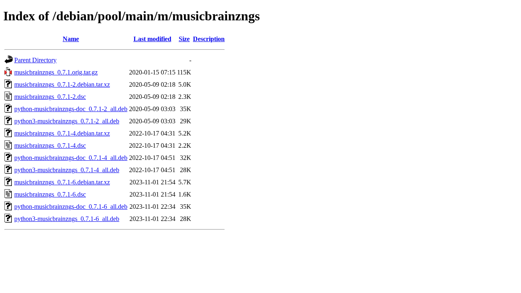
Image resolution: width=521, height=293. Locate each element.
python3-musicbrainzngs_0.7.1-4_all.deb (66, 169)
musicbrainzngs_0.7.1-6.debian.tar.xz (62, 182)
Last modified (152, 38)
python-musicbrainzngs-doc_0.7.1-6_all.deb (70, 206)
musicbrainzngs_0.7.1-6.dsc (50, 194)
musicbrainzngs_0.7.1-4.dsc (50, 145)
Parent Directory (35, 60)
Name (71, 38)
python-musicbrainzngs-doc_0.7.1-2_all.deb (70, 108)
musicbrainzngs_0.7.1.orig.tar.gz (56, 72)
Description (209, 38)
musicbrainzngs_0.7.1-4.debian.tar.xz (62, 133)
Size (184, 38)
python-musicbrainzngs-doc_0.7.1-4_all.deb (70, 157)
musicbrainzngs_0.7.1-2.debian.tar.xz (62, 84)
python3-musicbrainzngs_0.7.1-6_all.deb (66, 218)
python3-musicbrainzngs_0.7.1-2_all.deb (66, 121)
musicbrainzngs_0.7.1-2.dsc (50, 96)
